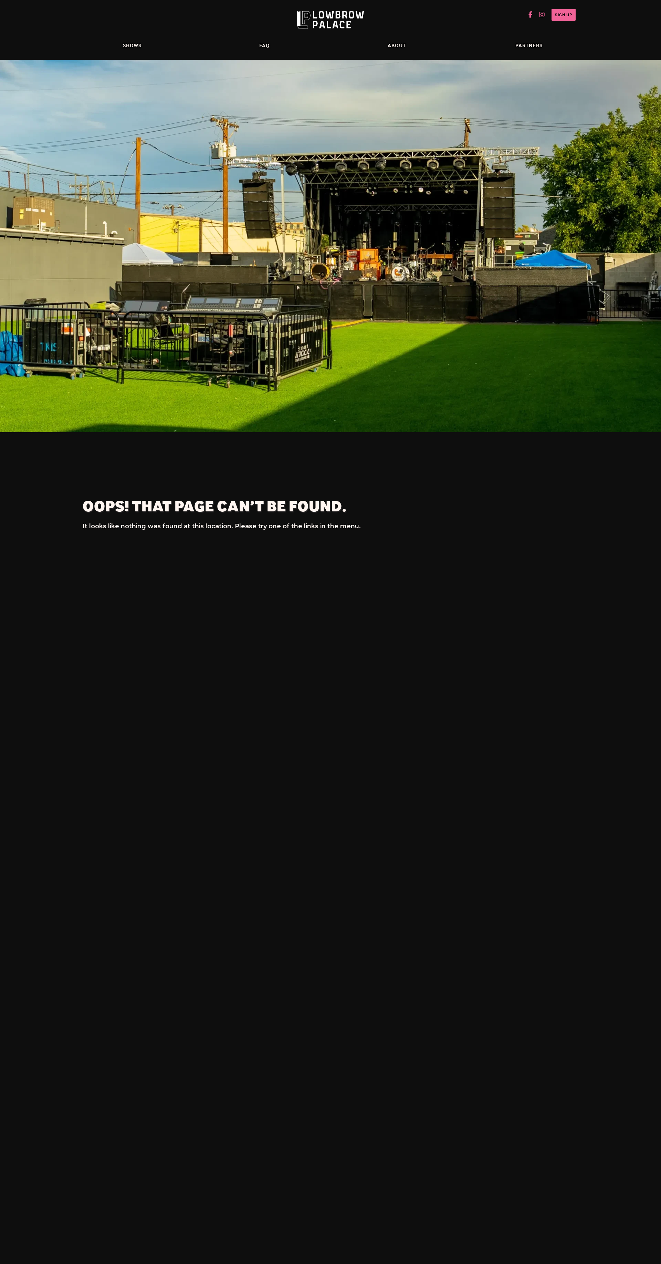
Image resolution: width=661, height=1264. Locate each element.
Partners (529, 45)
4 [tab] (342, 439)
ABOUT (397, 45)
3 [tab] (334, 439)
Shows (132, 45)
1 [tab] (319, 439)
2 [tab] (326, 439)
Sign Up (563, 14)
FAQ (264, 45)
